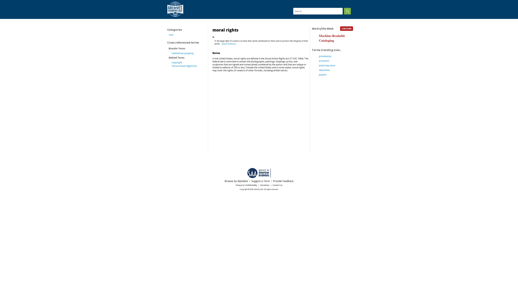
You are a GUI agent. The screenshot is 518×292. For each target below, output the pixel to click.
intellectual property (183, 53)
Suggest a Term (260, 181)
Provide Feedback (283, 181)
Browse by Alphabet (236, 181)
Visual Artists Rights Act (184, 65)
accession (324, 60)
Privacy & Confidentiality (246, 185)
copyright (177, 62)
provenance (325, 56)
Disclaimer (264, 185)
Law (171, 34)
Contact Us (277, 185)
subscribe (347, 28)
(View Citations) (229, 43)
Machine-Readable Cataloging (332, 38)
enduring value (327, 65)
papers (322, 74)
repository (324, 70)
